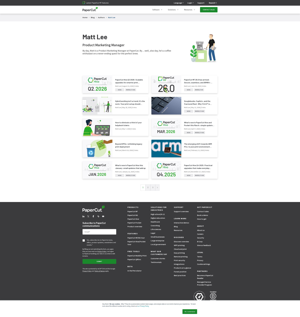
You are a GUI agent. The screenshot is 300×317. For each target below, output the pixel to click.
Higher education (158, 218)
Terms (199, 256)
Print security (179, 260)
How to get (201, 219)
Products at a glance (182, 268)
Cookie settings (203, 264)
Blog (176, 226)
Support (200, 3)
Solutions (172, 9)
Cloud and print (180, 249)
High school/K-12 (158, 214)
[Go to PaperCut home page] (90, 9)
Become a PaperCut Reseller (205, 276)
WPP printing (179, 245)
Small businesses (158, 237)
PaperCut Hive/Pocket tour (137, 243)
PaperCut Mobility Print (137, 255)
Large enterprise (157, 240)
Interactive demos (181, 223)
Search (212, 3)
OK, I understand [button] (189, 312)
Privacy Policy (101, 251)
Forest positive (180, 271)
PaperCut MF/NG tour (136, 238)
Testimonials (156, 262)
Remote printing (181, 256)
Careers (200, 234)
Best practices (180, 275)
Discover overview (181, 241)
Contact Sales (203, 211)
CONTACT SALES (209, 10)
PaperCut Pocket (134, 223)
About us (200, 230)
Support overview (181, 211)
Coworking (155, 225)
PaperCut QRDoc (134, 259)
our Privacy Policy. (143, 306)
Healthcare (155, 222)
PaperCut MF (133, 211)
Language (178, 3)
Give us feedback (204, 245)
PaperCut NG (133, 215)
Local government (158, 244)
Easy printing (179, 253)
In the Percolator (135, 270)
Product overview (135, 226)
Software (155, 9)
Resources (188, 9)
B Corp (199, 241)
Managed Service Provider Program (204, 283)
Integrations (179, 264)
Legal (153, 233)
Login (189, 3)
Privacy (200, 260)
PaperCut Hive (133, 219)
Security (200, 238)
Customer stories (158, 258)
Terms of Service (100, 271)
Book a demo (202, 215)
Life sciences (156, 229)
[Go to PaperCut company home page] (99, 209)
